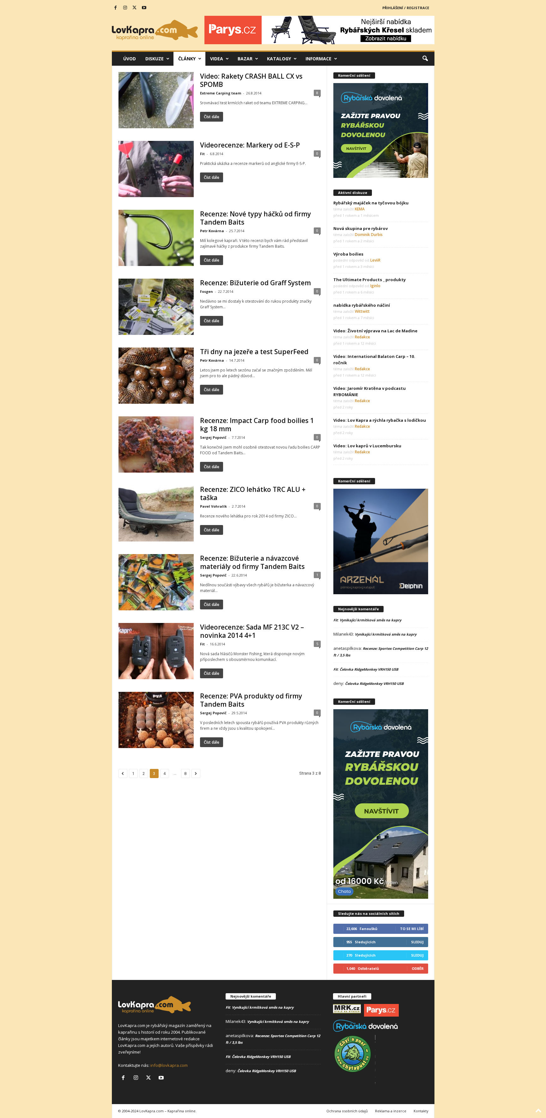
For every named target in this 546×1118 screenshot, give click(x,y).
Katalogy (279, 59)
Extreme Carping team (220, 93)
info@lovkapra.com (169, 1065)
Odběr (418, 968)
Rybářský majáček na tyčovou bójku (371, 203)
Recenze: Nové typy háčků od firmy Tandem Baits (255, 218)
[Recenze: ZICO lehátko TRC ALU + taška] (156, 513)
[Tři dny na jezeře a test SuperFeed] (156, 375)
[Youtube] (144, 8)
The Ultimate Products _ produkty (369, 279)
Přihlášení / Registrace (405, 7)
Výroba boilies (348, 254)
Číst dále (211, 116)
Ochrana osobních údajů (347, 1111)
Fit (202, 153)
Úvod (129, 59)
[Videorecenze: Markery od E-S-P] (156, 169)
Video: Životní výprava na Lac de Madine (375, 331)
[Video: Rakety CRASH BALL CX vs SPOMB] (156, 100)
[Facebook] (115, 8)
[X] (134, 8)
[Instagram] (125, 8)
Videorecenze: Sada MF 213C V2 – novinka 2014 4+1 (252, 631)
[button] (425, 59)
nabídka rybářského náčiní (361, 305)
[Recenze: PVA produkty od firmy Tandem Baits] (156, 720)
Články (187, 59)
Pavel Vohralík (213, 506)
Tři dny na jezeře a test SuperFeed (254, 351)
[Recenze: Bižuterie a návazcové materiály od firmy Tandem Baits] (156, 582)
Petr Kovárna (212, 230)
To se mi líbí (412, 928)
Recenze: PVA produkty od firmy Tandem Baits (251, 700)
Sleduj (417, 942)
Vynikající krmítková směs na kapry (370, 620)
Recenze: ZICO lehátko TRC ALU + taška (253, 493)
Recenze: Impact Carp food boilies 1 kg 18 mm (257, 424)
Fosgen (206, 291)
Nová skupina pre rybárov (360, 228)
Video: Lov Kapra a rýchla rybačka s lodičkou (379, 420)
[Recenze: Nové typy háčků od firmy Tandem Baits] (156, 238)
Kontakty (421, 1111)
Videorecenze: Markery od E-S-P (250, 145)
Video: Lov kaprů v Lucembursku (367, 446)
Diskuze (154, 59)
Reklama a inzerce (390, 1111)
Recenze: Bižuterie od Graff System (255, 282)
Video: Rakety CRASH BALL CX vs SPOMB (251, 80)
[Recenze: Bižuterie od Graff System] (156, 307)
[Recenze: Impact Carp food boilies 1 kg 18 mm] (156, 444)
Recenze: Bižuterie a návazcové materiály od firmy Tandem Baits (252, 562)
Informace (318, 59)
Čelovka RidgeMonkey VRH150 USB (369, 669)
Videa (216, 59)
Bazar (245, 59)
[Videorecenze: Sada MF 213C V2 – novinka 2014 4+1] (156, 651)
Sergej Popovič (213, 437)
